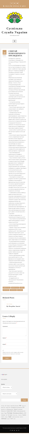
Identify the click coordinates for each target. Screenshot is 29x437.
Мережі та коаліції (18, 409)
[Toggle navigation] (14, 41)
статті (11, 418)
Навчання (3, 411)
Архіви (3, 384)
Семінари (3, 415)
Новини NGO (9, 411)
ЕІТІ (23, 407)
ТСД (6, 415)
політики (6, 290)
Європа (8, 405)
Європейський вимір (14, 405)
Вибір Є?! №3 (6, 287)
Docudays (2, 405)
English (7, 6)
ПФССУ (2, 413)
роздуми (8, 418)
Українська (16, 6)
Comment (5, 326)
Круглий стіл (3, 409)
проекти (21, 416)
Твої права (7, 304)
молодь (6, 416)
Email (4, 344)
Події (5, 413)
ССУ (25, 413)
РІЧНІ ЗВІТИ (4, 379)
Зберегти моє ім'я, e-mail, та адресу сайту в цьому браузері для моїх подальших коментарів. (13, 353)
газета (22, 287)
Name (4, 338)
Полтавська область (18, 413)
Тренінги (20, 415)
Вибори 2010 (15, 287)
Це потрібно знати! (11, 306)
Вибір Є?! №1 (3, 407)
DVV (5, 405)
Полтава (9, 413)
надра (9, 416)
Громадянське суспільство (16, 407)
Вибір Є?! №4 (8, 407)
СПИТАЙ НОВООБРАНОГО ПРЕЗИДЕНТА (17, 53)
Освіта (14, 411)
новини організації (15, 416)
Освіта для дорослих (21, 411)
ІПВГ (20, 405)
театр (14, 418)
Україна (20, 290)
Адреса (24, 6)
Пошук (24, 400)
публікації (13, 290)
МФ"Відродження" (9, 409)
